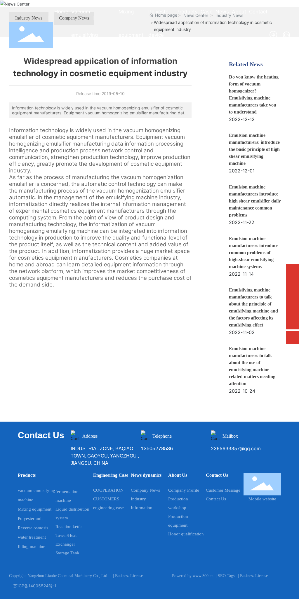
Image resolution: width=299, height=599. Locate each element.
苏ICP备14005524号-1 (34, 585)
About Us (177, 475)
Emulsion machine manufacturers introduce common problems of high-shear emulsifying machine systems (253, 252)
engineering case (108, 507)
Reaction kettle (69, 526)
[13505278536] (292, 296)
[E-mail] (292, 309)
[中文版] (274, 34)
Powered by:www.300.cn (192, 576)
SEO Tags (226, 576)
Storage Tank (67, 553)
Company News (145, 490)
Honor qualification (186, 534)
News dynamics (146, 475)
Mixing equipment (34, 509)
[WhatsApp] (292, 283)
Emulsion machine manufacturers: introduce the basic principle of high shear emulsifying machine (254, 149)
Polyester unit (30, 518)
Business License (129, 576)
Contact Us (217, 475)
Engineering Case (110, 475)
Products (27, 475)
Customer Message (223, 490)
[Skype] (292, 270)
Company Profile (183, 490)
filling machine (31, 546)
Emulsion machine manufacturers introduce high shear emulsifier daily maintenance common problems (255, 200)
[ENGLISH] (286, 34)
